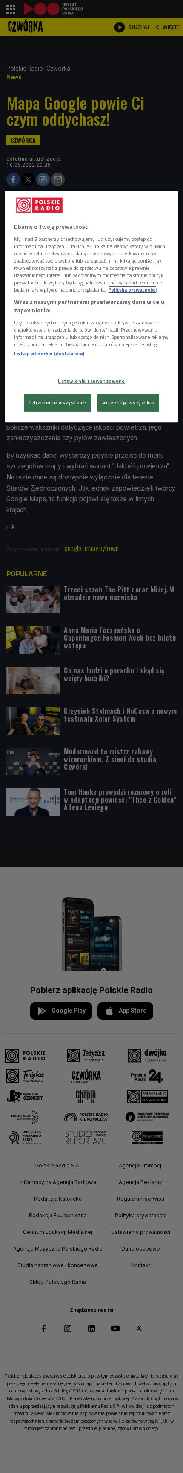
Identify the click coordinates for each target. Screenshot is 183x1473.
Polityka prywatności (132, 290)
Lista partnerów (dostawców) (49, 353)
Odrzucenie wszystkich (57, 402)
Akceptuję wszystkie (128, 402)
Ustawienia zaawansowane (91, 380)
